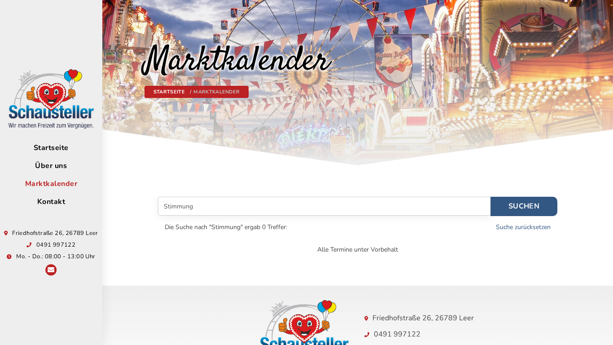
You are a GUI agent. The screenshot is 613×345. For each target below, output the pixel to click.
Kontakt (51, 202)
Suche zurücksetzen (523, 227)
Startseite (51, 148)
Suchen (523, 206)
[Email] (50, 270)
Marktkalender (51, 184)
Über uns (51, 166)
